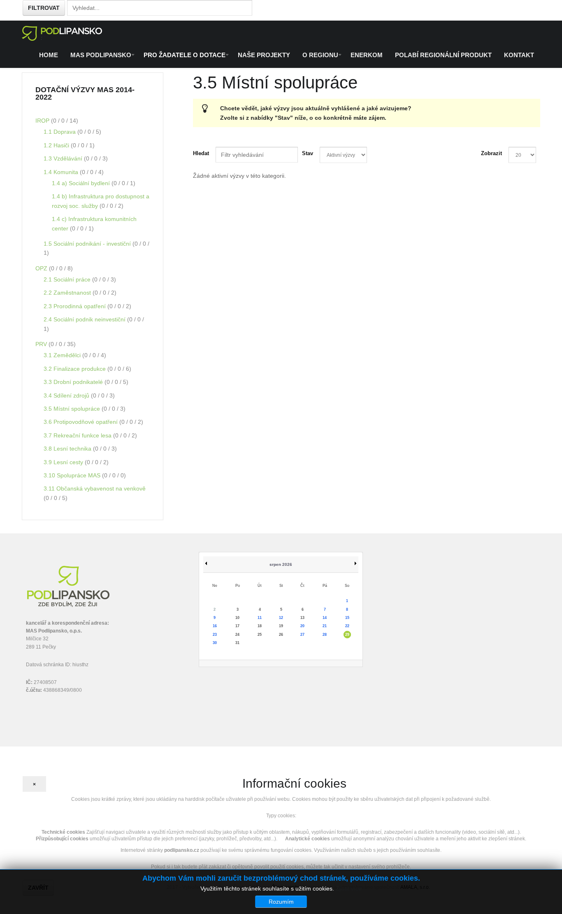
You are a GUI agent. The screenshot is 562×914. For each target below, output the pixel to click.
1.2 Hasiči (57, 145)
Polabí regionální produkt (443, 54)
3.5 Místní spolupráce (73, 408)
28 (325, 635)
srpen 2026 (280, 564)
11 (260, 618)
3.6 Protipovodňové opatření (81, 422)
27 (302, 635)
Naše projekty (264, 54)
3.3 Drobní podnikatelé (74, 382)
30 (215, 643)
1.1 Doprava (60, 131)
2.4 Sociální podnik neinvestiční (85, 319)
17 (237, 626)
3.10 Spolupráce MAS (73, 475)
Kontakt (519, 54)
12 (281, 618)
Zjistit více (349, 888)
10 (237, 618)
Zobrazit (491, 153)
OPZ (42, 268)
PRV (42, 344)
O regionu (320, 54)
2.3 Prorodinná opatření (75, 306)
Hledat (201, 153)
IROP (43, 120)
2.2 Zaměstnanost (68, 292)
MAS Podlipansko (100, 54)
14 (325, 618)
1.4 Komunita (62, 172)
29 (347, 635)
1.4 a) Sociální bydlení (81, 183)
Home (48, 54)
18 (260, 626)
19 (281, 626)
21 (325, 626)
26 (281, 635)
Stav (307, 153)
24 (237, 635)
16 (215, 626)
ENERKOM (367, 54)
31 (237, 643)
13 (302, 618)
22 (347, 626)
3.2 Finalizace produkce (75, 368)
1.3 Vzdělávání (64, 158)
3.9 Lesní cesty (64, 462)
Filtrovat (44, 8)
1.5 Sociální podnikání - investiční (88, 243)
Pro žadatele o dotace (184, 54)
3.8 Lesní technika (68, 448)
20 (302, 626)
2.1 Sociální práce (68, 279)
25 (260, 635)
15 (347, 618)
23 (215, 635)
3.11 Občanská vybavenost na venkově (95, 488)
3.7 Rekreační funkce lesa (78, 435)
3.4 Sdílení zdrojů (67, 395)
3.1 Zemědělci (63, 355)
